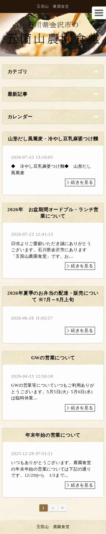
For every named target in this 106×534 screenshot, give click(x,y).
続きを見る (82, 182)
